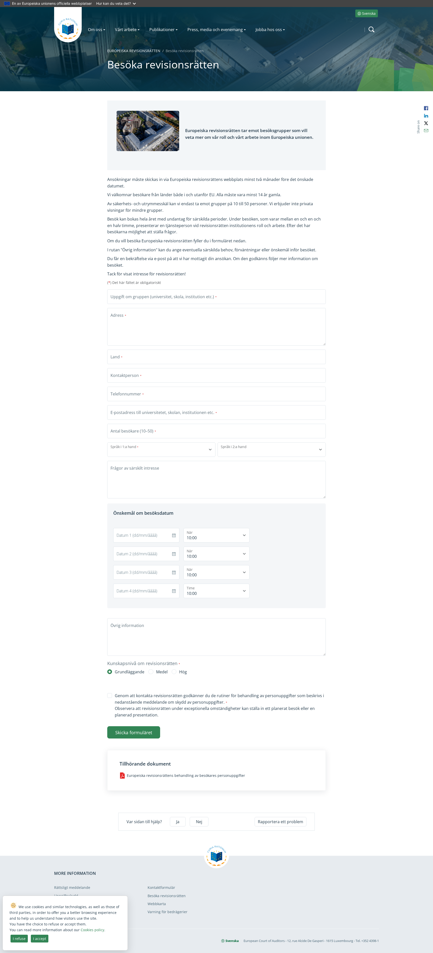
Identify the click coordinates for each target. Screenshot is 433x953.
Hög (183, 672)
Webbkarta (157, 903)
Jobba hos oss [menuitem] (269, 29)
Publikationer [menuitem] (162, 29)
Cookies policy (92, 929)
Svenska (369, 13)
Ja (177, 821)
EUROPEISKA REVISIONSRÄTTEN (133, 50)
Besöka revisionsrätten (167, 895)
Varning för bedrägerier (167, 911)
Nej (199, 821)
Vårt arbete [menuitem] (126, 29)
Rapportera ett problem (280, 821)
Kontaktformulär (161, 887)
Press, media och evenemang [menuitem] (215, 29)
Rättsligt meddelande (72, 887)
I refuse (19, 938)
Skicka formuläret (133, 732)
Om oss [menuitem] (95, 29)
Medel (162, 672)
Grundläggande (129, 672)
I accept (39, 938)
